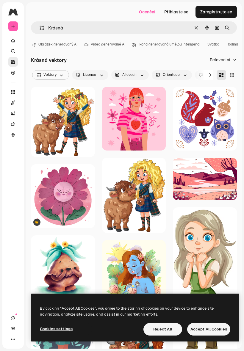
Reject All (162, 329)
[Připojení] (13, 317)
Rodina (232, 44)
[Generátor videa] (13, 124)
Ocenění (147, 12)
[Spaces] (13, 102)
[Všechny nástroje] (13, 92)
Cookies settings (56, 328)
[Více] (13, 339)
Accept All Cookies (208, 329)
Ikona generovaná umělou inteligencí (169, 44)
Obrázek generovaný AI (57, 44)
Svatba (213, 44)
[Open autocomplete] (39, 28)
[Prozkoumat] (13, 72)
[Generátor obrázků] (13, 113)
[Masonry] (221, 75)
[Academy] (13, 328)
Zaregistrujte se (216, 12)
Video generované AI (108, 44)
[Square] (232, 75)
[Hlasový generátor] (13, 135)
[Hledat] (13, 51)
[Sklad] (13, 62)
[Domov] (13, 40)
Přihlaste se (176, 12)
